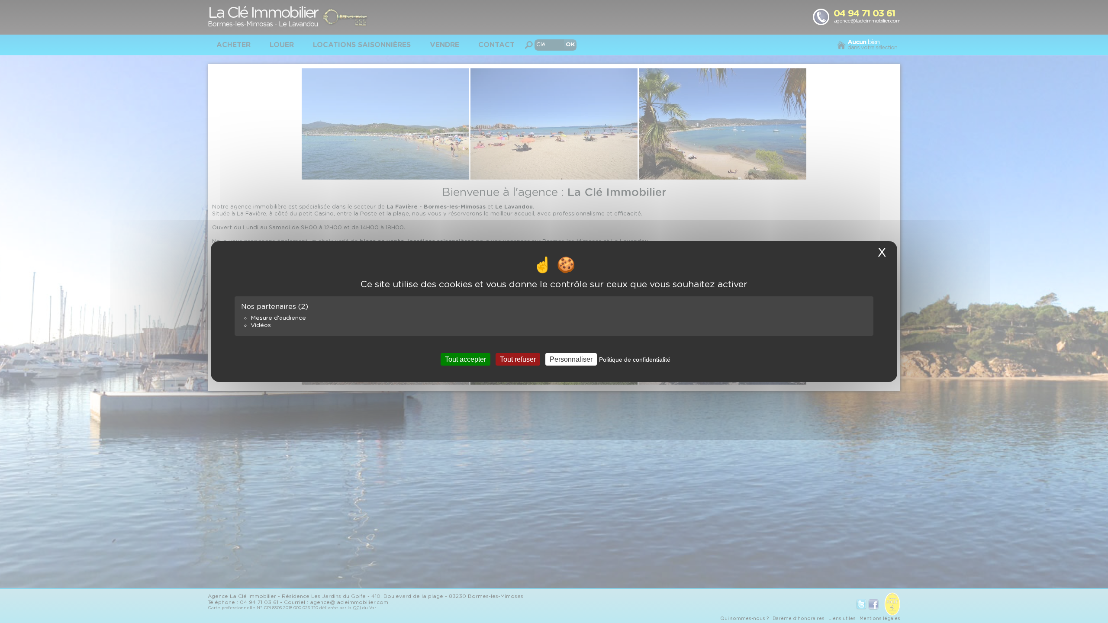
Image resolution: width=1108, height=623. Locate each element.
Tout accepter (465, 359)
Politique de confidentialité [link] (634, 359)
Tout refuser (518, 359)
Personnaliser (571, 359)
